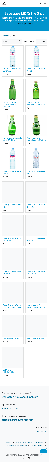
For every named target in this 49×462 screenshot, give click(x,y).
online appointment (24, 23)
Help (45, 448)
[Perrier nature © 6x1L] (12, 326)
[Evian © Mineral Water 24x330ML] (36, 259)
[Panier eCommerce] (40, 3)
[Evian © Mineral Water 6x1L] (36, 158)
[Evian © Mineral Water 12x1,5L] (12, 158)
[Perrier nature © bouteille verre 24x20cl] (36, 125)
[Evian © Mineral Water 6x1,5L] (36, 56)
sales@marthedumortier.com (17, 419)
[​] (38, 431)
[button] (29, 41)
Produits (5, 36)
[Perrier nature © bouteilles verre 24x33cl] (12, 89)
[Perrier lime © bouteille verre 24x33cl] (12, 125)
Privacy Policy (37, 445)
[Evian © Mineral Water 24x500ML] (12, 259)
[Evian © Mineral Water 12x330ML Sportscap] (12, 292)
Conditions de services (17, 445)
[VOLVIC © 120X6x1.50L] (12, 357)
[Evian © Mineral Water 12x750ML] (36, 192)
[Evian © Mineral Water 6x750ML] (12, 225)
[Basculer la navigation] (44, 3)
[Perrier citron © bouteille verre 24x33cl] (36, 89)
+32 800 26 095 (10, 408)
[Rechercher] (19, 41)
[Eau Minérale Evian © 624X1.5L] (12, 56)
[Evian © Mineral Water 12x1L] (12, 192)
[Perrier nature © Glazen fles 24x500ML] (36, 292)
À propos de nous (24, 442)
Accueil (8, 442)
